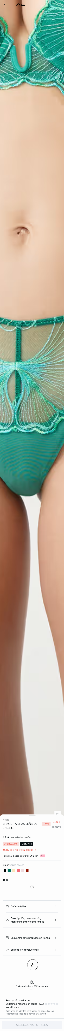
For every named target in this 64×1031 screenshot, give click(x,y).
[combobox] (32, 887)
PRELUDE (6, 820)
